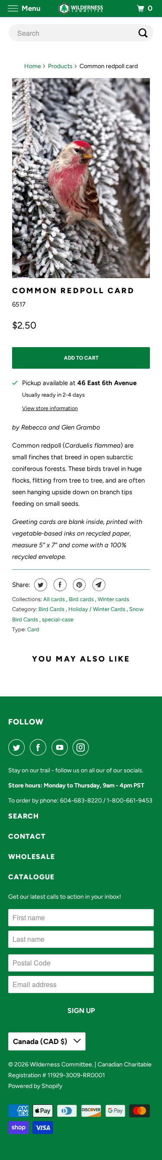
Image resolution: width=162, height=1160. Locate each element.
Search (23, 816)
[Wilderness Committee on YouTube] (61, 747)
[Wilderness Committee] (81, 8)
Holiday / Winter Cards (97, 609)
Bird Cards (52, 609)
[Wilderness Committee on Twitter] (18, 747)
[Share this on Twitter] (39, 584)
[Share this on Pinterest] (78, 584)
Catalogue (31, 877)
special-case (57, 619)
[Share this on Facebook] (59, 584)
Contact (27, 836)
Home (32, 66)
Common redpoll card (73, 290)
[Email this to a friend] (97, 584)
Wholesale (31, 857)
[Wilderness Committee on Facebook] (40, 747)
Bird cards (82, 599)
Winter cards (113, 599)
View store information (50, 408)
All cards (54, 599)
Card (33, 629)
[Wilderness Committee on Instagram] (82, 747)
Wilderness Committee (61, 1064)
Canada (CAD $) (41, 1041)
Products (60, 66)
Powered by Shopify (35, 1086)
